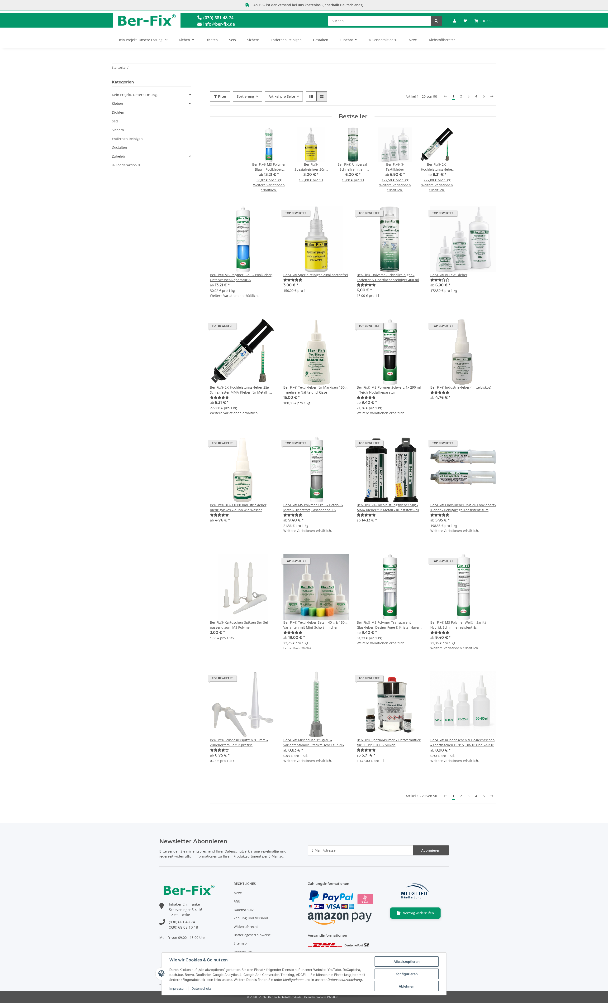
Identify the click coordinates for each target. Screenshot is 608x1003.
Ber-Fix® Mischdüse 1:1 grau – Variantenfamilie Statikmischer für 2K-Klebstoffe (313, 742)
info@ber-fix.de (218, 24)
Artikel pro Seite (282, 96)
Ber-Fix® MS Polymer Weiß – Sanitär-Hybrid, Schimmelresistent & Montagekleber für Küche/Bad (459, 625)
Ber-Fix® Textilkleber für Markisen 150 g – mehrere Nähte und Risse (315, 390)
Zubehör (118, 156)
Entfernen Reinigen (127, 138)
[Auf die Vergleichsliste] (328, 214)
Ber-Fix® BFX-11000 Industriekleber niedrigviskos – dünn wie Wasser (238, 507)
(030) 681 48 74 (217, 17)
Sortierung (245, 96)
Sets (115, 121)
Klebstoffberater (442, 40)
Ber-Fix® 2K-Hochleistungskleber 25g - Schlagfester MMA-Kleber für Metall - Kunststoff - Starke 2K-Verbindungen (240, 390)
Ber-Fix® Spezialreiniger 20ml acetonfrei (315, 275)
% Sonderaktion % (126, 165)
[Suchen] (436, 21)
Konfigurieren (406, 974)
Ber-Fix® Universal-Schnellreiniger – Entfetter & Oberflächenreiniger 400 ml (388, 277)
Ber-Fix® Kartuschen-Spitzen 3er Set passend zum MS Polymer (239, 625)
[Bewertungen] (292, 280)
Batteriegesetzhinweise (252, 935)
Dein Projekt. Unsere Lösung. (135, 94)
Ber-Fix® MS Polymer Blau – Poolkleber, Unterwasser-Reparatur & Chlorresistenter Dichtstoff (241, 277)
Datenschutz (201, 988)
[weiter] (492, 96)
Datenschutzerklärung (242, 851)
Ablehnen (406, 986)
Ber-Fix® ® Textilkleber (448, 275)
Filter (221, 96)
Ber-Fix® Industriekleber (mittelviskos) (460, 387)
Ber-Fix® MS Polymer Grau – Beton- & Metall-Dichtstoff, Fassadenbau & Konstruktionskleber (313, 507)
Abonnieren (430, 850)
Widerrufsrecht (246, 926)
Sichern (118, 130)
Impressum (177, 988)
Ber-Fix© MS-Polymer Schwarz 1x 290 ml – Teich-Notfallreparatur (389, 390)
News (413, 40)
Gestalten (119, 147)
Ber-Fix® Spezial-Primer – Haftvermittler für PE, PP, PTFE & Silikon (389, 742)
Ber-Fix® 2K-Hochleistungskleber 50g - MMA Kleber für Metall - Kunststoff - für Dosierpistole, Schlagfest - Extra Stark (388, 507)
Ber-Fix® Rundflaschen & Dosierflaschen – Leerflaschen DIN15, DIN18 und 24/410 (462, 742)
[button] (454, 21)
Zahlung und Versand (251, 918)
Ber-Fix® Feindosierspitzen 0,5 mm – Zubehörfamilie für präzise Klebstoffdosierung (239, 742)
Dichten (118, 112)
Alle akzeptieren (407, 962)
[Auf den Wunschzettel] (341, 214)
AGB (237, 901)
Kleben (117, 103)
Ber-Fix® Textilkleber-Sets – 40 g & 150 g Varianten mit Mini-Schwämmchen (315, 625)
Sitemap (240, 943)
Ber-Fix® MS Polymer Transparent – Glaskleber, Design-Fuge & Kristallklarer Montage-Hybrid (388, 625)
